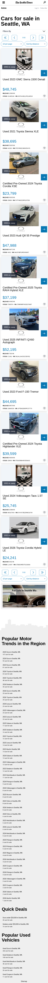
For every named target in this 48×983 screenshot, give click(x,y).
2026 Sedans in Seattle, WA (12, 809)
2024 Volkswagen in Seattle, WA (14, 789)
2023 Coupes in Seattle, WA (12, 886)
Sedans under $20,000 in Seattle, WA (16, 925)
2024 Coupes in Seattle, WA (12, 867)
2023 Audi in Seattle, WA (11, 750)
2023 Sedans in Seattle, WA (12, 770)
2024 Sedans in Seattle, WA (12, 686)
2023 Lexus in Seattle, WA (12, 718)
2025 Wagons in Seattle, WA (12, 854)
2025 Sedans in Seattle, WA (12, 731)
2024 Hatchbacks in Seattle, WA (14, 835)
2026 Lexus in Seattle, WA (12, 828)
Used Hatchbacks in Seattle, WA (14, 963)
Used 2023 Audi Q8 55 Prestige (21, 235)
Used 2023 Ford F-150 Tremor (21, 391)
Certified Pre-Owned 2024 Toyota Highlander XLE (22, 445)
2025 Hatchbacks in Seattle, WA (14, 822)
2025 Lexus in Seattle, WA (12, 744)
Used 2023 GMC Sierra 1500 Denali (24, 79)
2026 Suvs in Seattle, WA (11, 692)
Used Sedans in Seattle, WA (12, 956)
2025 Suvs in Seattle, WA (11, 653)
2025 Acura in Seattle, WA (12, 796)
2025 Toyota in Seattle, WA (12, 679)
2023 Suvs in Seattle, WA (11, 666)
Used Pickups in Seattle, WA (12, 969)
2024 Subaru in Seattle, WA (12, 757)
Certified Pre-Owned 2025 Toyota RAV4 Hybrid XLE (22, 289)
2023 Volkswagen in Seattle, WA (14, 763)
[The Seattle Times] (24, 2)
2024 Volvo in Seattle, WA (12, 815)
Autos (3, 8)
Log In (37, 8)
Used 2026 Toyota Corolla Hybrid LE (22, 549)
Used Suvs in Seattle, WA (11, 950)
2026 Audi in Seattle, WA (11, 899)
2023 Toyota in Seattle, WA (12, 737)
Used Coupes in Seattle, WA (12, 976)
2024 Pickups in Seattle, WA (12, 783)
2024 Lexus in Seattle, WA (12, 705)
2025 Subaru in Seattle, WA (12, 724)
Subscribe (43, 8)
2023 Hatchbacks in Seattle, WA (14, 776)
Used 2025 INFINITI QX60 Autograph (18, 341)
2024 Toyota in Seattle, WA (12, 673)
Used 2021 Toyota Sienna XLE (21, 131)
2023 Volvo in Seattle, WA (12, 802)
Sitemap (24, 981)
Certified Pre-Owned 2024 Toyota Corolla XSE (22, 185)
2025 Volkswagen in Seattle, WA (14, 711)
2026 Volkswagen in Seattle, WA (14, 880)
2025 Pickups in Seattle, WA (12, 841)
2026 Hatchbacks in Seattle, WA (14, 860)
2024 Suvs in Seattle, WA (11, 660)
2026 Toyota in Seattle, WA (12, 699)
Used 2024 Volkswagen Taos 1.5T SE (23, 497)
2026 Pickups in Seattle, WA (12, 873)
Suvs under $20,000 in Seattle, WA (15, 919)
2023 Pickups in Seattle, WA (12, 848)
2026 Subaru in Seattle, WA (12, 893)
